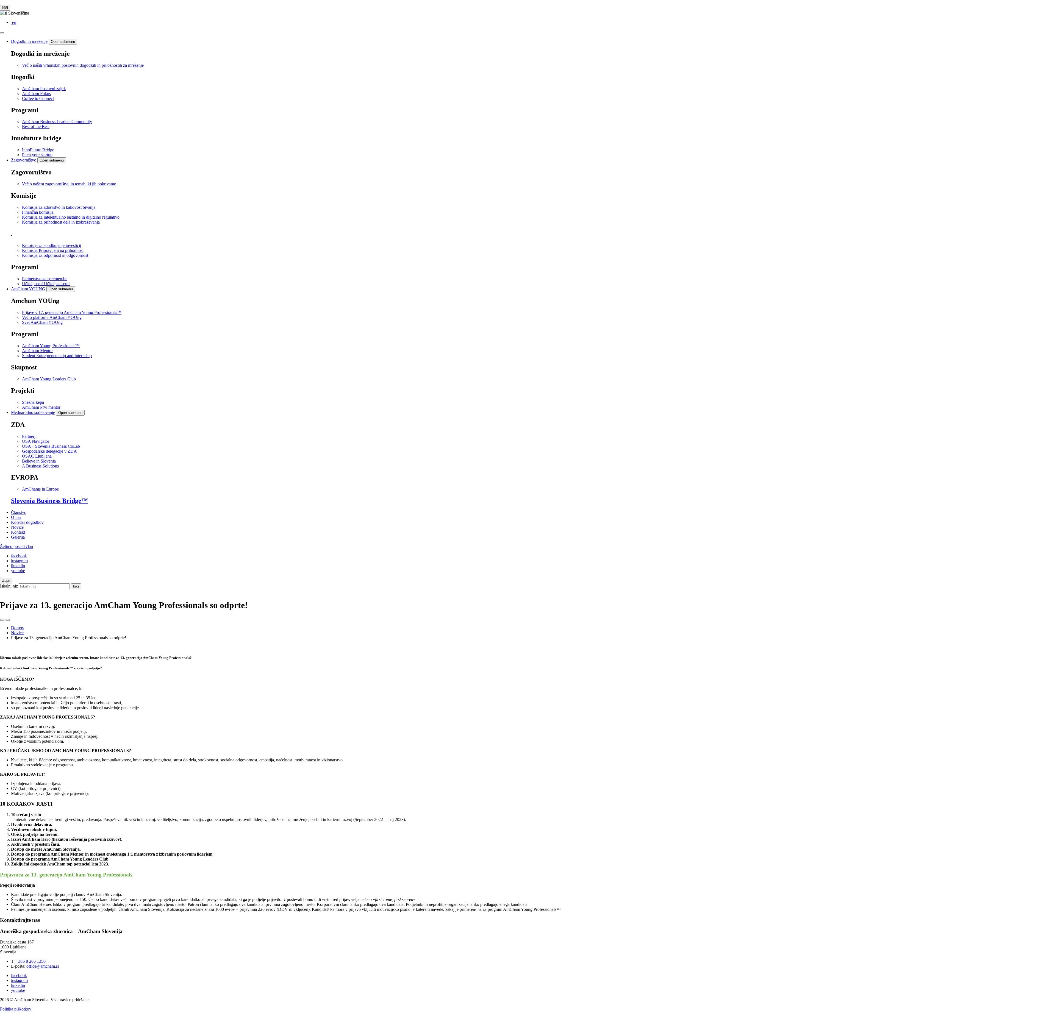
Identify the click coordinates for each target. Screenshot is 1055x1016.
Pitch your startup (37, 154)
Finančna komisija (38, 212)
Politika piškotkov (15, 1009)
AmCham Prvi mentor (41, 407)
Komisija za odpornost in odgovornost (55, 255)
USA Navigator (35, 441)
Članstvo (18, 512)
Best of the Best (35, 126)
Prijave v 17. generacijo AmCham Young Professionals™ (71, 312)
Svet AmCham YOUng (42, 322)
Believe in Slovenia (39, 461)
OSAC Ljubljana (37, 456)
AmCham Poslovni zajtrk (44, 88)
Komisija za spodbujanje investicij (51, 245)
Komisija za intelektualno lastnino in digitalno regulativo (71, 217)
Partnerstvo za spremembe (44, 278)
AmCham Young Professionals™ (51, 345)
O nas (16, 517)
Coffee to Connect (38, 98)
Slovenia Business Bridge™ (49, 500)
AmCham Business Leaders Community (57, 121)
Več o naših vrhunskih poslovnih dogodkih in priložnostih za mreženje (83, 65)
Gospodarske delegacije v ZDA (49, 451)
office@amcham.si (42, 966)
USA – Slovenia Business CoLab (51, 446)
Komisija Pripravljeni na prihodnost (53, 250)
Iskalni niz (9, 586)
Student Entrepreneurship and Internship (57, 355)
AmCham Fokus (36, 93)
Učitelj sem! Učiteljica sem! (46, 283)
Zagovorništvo (23, 160)
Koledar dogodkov (27, 522)
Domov (17, 627)
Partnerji (29, 436)
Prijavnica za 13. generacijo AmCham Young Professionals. (67, 875)
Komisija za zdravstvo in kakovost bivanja (58, 207)
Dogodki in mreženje (29, 41)
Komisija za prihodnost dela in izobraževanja (61, 222)
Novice (17, 527)
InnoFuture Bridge (38, 149)
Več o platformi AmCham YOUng (52, 317)
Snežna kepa (33, 402)
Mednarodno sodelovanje (33, 412)
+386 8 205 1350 (31, 961)
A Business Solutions (40, 466)
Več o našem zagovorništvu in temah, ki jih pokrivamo (69, 184)
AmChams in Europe (40, 489)
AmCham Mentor (37, 350)
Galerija (18, 537)
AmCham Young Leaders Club (49, 379)
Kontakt (18, 532)
